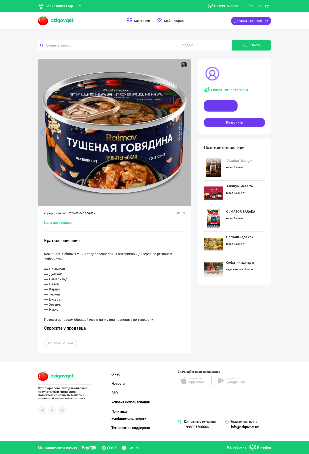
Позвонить (234, 122)
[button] (184, 64)
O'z (260, 6)
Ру (267, 6)
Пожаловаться (60, 343)
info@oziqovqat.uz (245, 427)
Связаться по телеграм (229, 90)
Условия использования (130, 402)
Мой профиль (174, 21)
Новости (118, 384)
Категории (142, 21)
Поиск (255, 45)
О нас (115, 374)
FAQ (114, 393)
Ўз (251, 6)
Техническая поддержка (130, 428)
